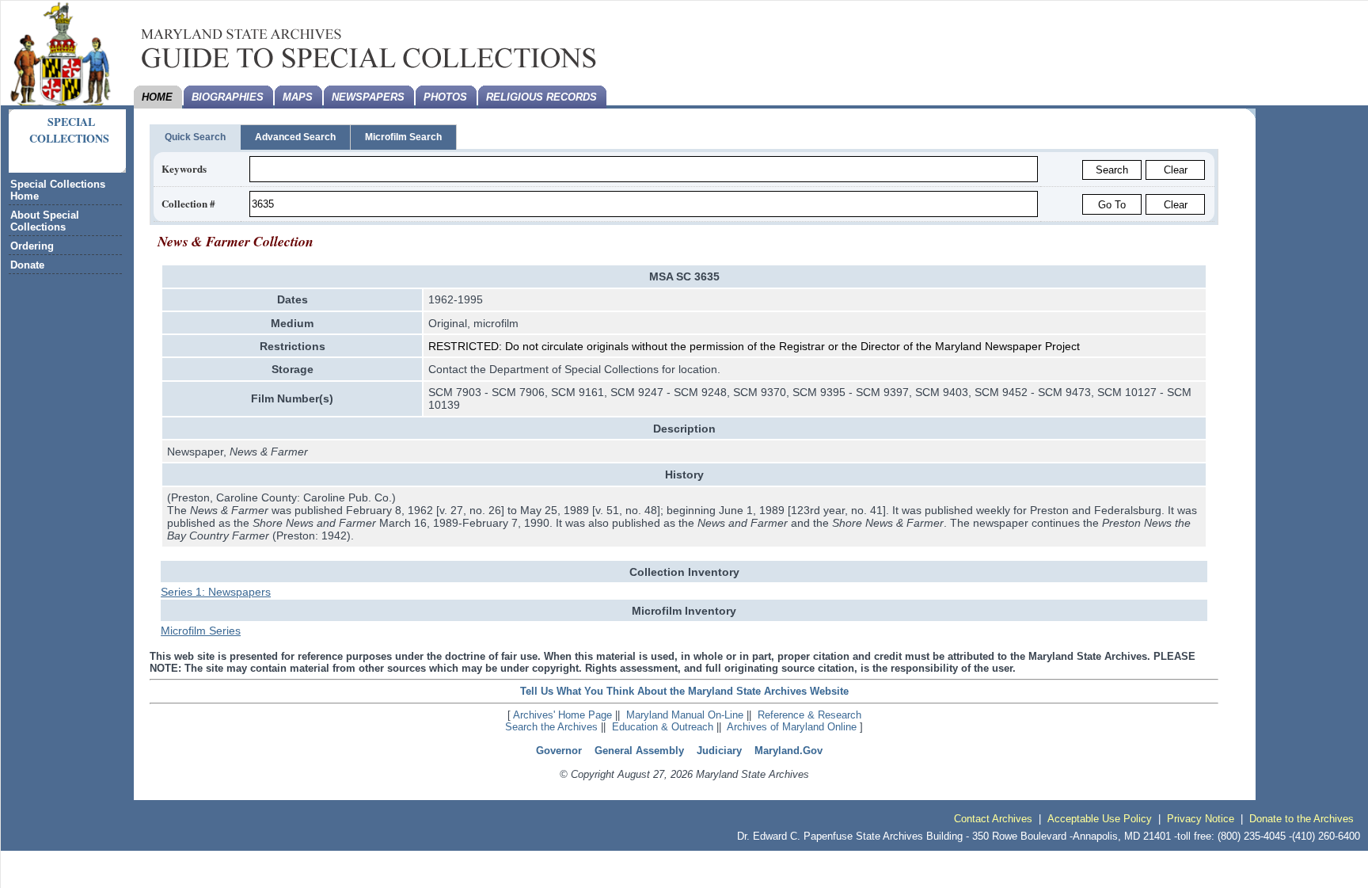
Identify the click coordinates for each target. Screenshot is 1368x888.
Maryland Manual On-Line (684, 715)
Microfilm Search (403, 137)
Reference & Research (809, 715)
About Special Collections (44, 221)
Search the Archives (551, 727)
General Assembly (639, 751)
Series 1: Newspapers (216, 591)
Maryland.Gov (788, 751)
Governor (559, 751)
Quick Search (195, 137)
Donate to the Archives (1301, 819)
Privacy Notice (1200, 819)
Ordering (32, 246)
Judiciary (719, 751)
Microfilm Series (201, 630)
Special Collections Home (57, 190)
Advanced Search (295, 137)
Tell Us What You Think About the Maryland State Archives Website (684, 691)
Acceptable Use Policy (1099, 819)
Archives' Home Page (562, 715)
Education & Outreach (662, 727)
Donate (27, 265)
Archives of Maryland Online (792, 727)
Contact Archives (993, 819)
